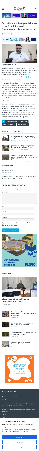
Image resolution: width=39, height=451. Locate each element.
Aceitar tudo (19, 437)
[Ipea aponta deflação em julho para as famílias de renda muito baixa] (5, 148)
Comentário (5, 192)
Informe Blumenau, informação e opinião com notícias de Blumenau (18, 410)
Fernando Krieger (24, 140)
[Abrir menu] (3, 9)
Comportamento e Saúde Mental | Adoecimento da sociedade (22, 324)
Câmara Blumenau (9, 125)
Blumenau (24, 121)
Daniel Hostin (22, 125)
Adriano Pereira (12, 121)
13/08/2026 (6, 304)
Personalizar (19, 442)
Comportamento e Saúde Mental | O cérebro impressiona (23, 333)
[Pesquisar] (36, 9)
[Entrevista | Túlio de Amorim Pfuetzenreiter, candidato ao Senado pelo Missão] (5, 314)
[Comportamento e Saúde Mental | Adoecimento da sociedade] (5, 325)
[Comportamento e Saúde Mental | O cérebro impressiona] (5, 334)
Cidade (4, 414)
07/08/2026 (15, 327)
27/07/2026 (15, 346)
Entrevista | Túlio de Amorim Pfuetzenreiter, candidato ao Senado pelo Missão (23, 313)
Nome (4, 206)
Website (4, 217)
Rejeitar (19, 447)
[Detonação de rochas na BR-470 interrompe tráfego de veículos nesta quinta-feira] (5, 157)
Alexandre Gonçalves (18, 34)
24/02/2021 (15, 161)
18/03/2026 (6, 34)
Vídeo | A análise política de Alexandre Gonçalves (15, 300)
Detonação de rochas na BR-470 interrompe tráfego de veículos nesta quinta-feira (24, 157)
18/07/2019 (15, 140)
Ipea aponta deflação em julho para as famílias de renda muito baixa (23, 146)
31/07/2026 (15, 336)
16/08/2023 (15, 149)
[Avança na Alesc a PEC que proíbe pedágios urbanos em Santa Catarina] (5, 138)
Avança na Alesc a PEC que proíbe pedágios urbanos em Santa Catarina (23, 137)
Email (3, 212)
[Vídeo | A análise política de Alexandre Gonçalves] (19, 287)
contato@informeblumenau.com (14, 406)
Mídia (3, 417)
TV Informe (6, 273)
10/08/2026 (15, 317)
